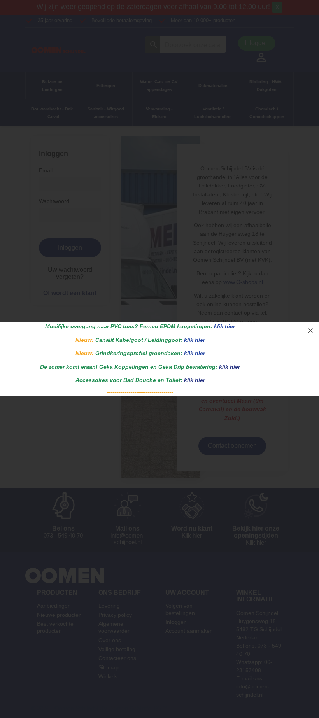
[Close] (310, 330)
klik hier (224, 326)
